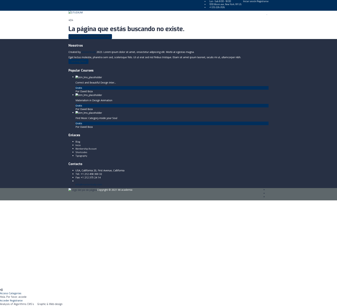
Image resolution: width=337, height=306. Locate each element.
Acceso (4, 293)
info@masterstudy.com (88, 184)
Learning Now (78, 61)
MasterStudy (88, 52)
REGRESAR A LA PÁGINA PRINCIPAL (90, 36)
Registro (20, 283)
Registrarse (263, 1)
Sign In (29, 283)
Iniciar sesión (250, 1)
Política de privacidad (64, 253)
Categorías (15, 293)
